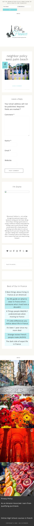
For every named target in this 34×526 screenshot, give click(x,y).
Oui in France (23, 523)
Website (8, 160)
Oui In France (17, 31)
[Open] (17, 377)
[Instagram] (31, 391)
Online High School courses (12, 518)
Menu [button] (18, 13)
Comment (9, 114)
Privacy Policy (7, 498)
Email (8, 150)
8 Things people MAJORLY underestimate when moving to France (17, 314)
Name (8, 141)
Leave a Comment (17, 85)
